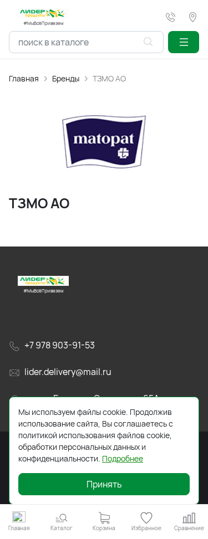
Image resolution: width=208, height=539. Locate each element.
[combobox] (86, 42)
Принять (104, 484)
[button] (183, 42)
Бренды (65, 78)
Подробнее (122, 458)
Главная (24, 78)
